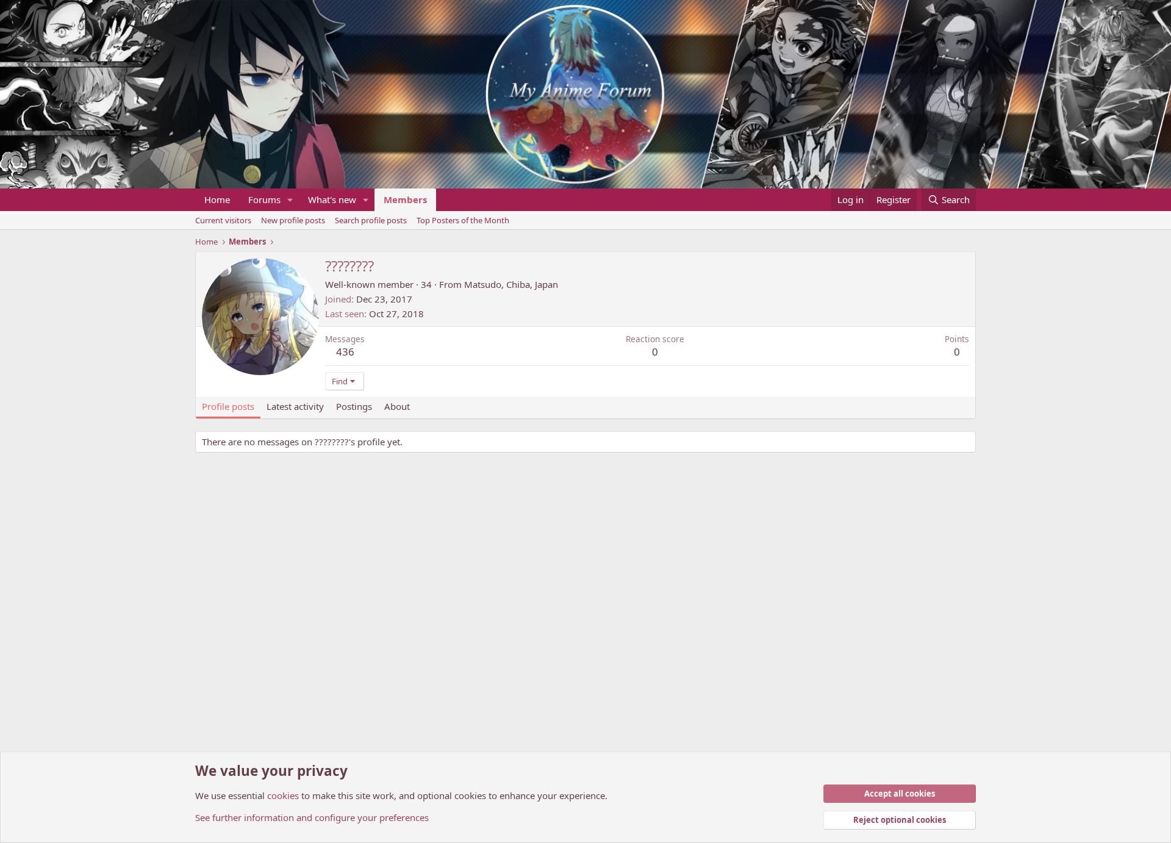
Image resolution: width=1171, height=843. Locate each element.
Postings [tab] (354, 406)
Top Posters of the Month (463, 220)
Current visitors (223, 220)
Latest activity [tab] (295, 406)
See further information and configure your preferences (312, 817)
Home (217, 199)
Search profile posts (371, 220)
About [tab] (397, 406)
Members (405, 199)
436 (345, 352)
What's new (332, 199)
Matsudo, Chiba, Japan (511, 284)
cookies (283, 795)
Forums (264, 199)
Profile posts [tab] (228, 406)
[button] (290, 199)
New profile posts (293, 220)
